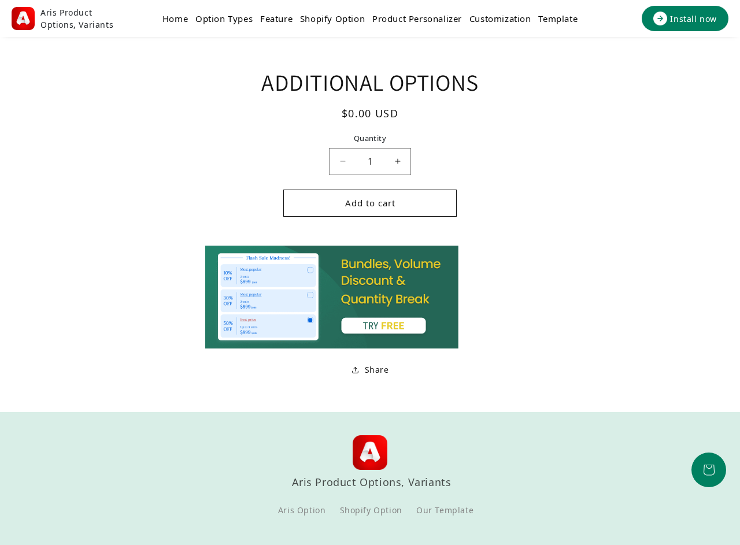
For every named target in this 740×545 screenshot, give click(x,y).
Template (558, 18)
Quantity (370, 138)
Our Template (444, 510)
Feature (276, 18)
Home (175, 18)
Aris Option (302, 510)
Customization (500, 18)
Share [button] (377, 369)
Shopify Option (332, 18)
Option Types (224, 18)
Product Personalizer (417, 18)
